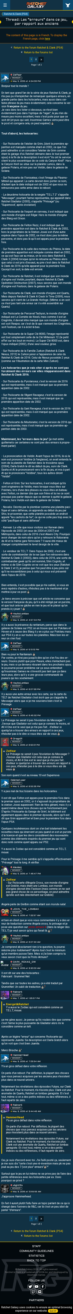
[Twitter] (30, 1286)
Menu (5, 5)
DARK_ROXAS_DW (24, 962)
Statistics (36, 1256)
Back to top (36, 1260)
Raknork (17, 992)
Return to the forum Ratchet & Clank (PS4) (38, 47)
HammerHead (20, 1055)
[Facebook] (43, 1286)
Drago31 (17, 739)
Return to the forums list (38, 52)
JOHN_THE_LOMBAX (26, 909)
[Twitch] (33, 1291)
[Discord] (39, 1291)
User (68, 5)
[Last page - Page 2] (41, 59)
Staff (36, 1246)
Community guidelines (37, 1251)
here (47, 38)
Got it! (53, 1311)
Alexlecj (17, 867)
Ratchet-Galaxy (36, 5)
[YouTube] (36, 1286)
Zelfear (17, 75)
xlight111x (18, 1185)
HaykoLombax (21, 614)
